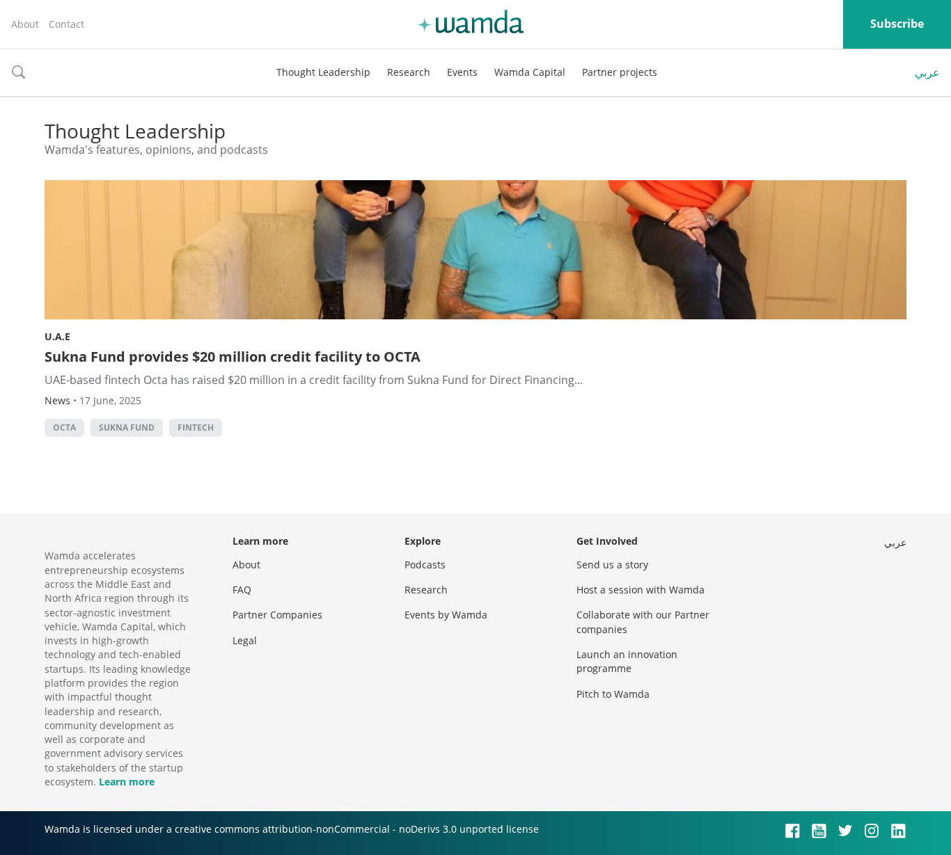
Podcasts (425, 564)
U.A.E (57, 336)
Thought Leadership (323, 72)
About (25, 24)
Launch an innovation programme (626, 661)
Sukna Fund (127, 427)
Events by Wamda (445, 614)
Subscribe (897, 23)
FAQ (242, 589)
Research (408, 72)
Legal (245, 640)
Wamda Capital (529, 72)
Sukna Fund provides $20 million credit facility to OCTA (233, 356)
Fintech (196, 427)
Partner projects (619, 72)
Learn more (127, 781)
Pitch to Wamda (613, 694)
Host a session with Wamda (640, 589)
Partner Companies (277, 614)
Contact (66, 24)
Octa (64, 427)
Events (462, 72)
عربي (927, 72)
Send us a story (612, 564)
